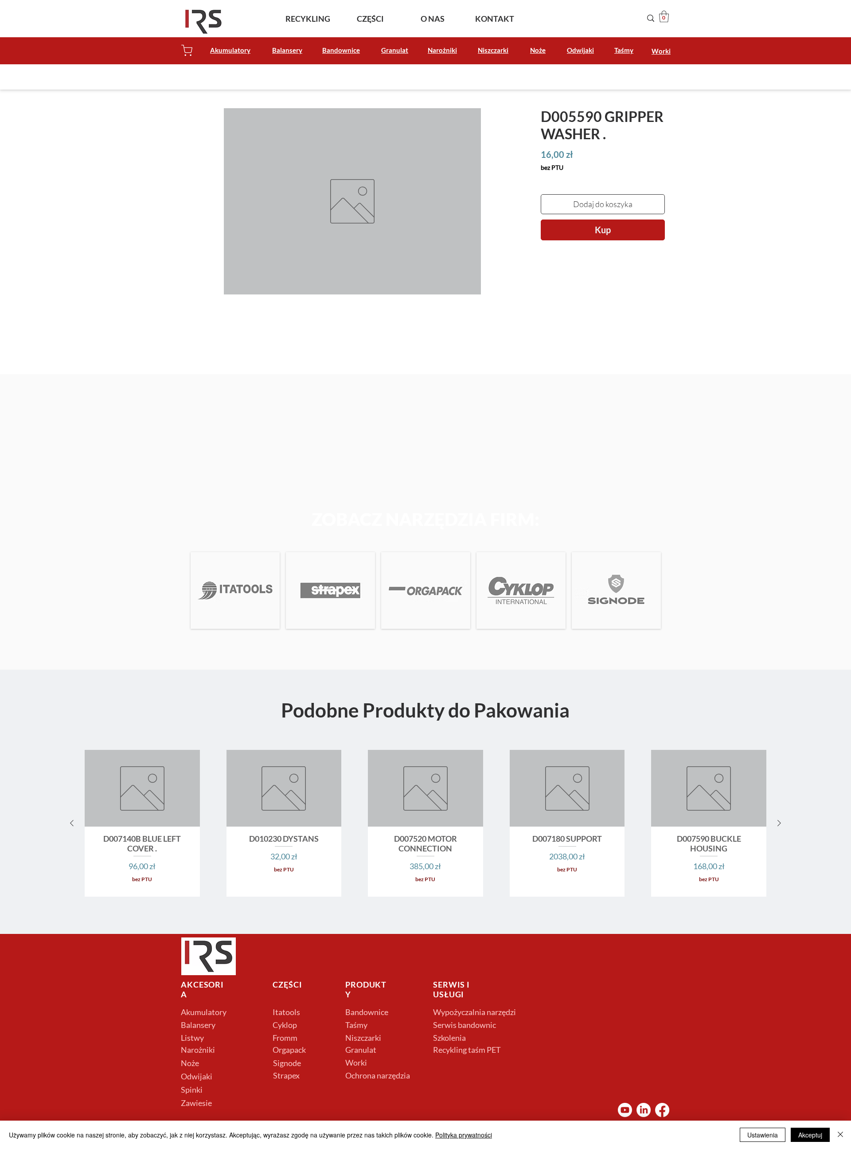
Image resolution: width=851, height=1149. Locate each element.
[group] (425, 823)
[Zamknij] (840, 1135)
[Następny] (779, 823)
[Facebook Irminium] (662, 1110)
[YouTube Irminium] (625, 1110)
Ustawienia (762, 1134)
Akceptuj (810, 1134)
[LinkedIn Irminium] (643, 1110)
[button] (664, 16)
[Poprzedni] (71, 823)
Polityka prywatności (463, 1134)
